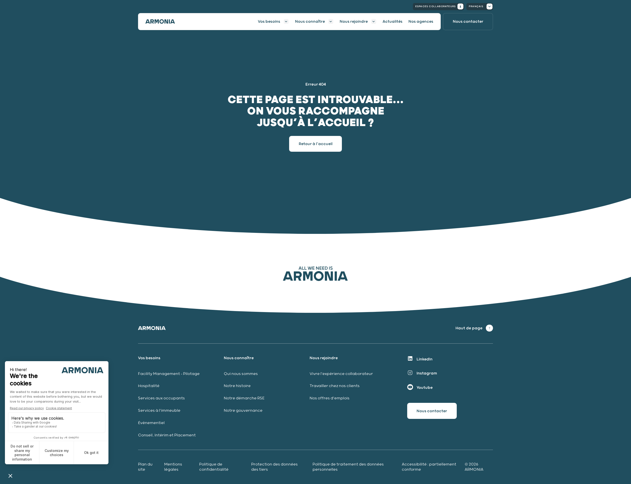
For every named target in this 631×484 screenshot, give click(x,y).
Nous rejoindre (354, 21)
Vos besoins (269, 21)
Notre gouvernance (243, 410)
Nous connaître (310, 21)
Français (476, 6)
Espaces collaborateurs (435, 6)
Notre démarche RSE (244, 398)
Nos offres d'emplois (330, 398)
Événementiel (151, 423)
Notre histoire (237, 386)
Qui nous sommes (241, 374)
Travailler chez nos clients (335, 386)
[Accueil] (163, 21)
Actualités (393, 21)
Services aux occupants (161, 398)
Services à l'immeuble (159, 410)
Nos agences (420, 21)
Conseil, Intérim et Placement (167, 435)
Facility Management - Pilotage (169, 374)
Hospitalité (148, 386)
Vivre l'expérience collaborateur (341, 374)
